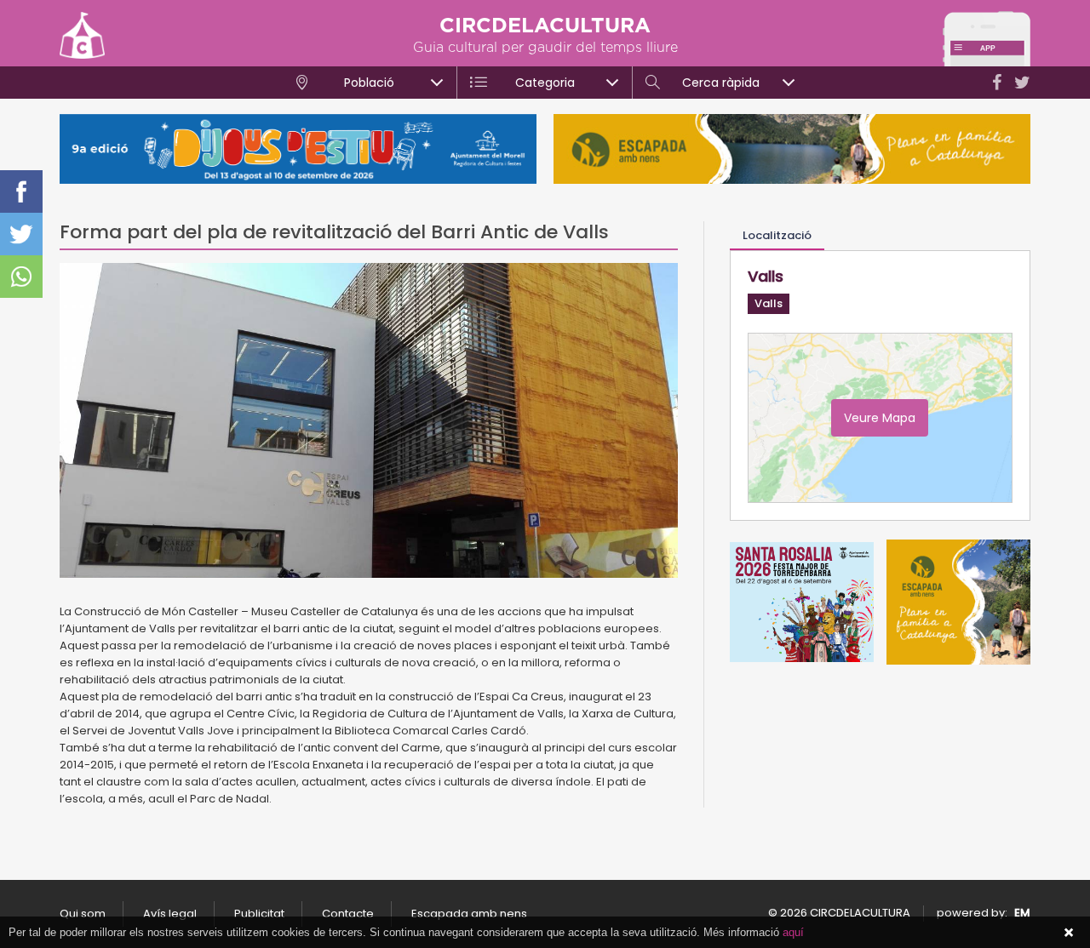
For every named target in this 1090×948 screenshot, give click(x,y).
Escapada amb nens (469, 913)
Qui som (83, 913)
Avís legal (170, 913)
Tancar (1069, 932)
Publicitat (259, 913)
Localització (777, 235)
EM (1022, 913)
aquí (793, 932)
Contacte (348, 913)
